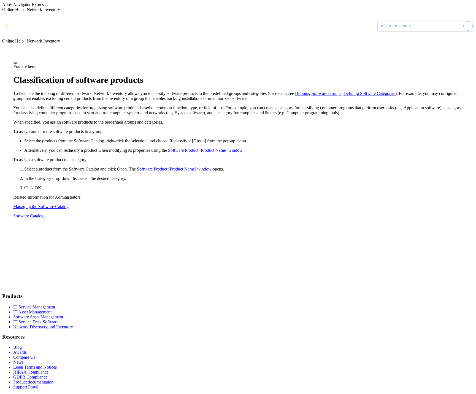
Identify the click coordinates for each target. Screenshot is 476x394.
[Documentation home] (63, 26)
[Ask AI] (468, 26)
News (18, 362)
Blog (17, 347)
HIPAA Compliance (30, 372)
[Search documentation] (458, 26)
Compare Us (24, 357)
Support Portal (25, 387)
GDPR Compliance (30, 377)
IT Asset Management (32, 312)
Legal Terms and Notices (35, 367)
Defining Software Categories (369, 93)
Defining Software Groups (318, 93)
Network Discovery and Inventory (43, 326)
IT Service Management (34, 307)
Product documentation (33, 382)
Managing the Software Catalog (41, 206)
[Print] (15, 63)
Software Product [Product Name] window (205, 150)
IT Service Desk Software (35, 322)
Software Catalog (28, 216)
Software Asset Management (38, 317)
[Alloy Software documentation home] (24, 25)
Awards (20, 352)
